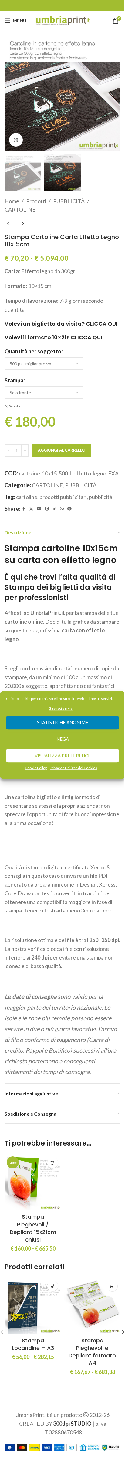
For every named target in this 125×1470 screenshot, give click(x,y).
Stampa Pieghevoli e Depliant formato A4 (92, 1352)
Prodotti (36, 201)
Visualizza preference (63, 756)
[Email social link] (39, 509)
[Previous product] (8, 223)
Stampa (14, 380)
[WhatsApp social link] (62, 509)
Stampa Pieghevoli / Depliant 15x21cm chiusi (33, 1228)
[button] (11, 94)
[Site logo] (62, 20)
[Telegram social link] (69, 509)
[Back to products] (15, 223)
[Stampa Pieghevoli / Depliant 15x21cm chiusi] (33, 1182)
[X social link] (31, 509)
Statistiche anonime (62, 722)
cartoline (26, 497)
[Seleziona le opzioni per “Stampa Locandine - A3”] (52, 1286)
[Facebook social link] (23, 509)
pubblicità (100, 497)
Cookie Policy (36, 767)
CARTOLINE (20, 209)
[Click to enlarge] (16, 140)
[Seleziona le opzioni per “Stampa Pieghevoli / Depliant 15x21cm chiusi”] (52, 1162)
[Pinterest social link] (47, 509)
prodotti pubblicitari (63, 497)
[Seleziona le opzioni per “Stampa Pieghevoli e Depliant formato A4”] (112, 1286)
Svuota (14, 406)
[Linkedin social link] (54, 509)
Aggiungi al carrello (61, 450)
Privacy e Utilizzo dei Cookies (73, 767)
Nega (62, 739)
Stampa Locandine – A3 (33, 1344)
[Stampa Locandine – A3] (33, 1306)
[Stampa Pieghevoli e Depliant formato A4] (92, 1306)
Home (12, 201)
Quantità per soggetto (33, 351)
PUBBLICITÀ (69, 201)
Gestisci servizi (61, 708)
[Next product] (22, 223)
